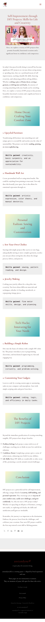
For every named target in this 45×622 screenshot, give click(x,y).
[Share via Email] (18, 531)
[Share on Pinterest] (15, 531)
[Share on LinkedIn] (11, 531)
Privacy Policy (22, 597)
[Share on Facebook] (8, 531)
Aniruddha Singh (22, 612)
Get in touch (22, 593)
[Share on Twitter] (4, 531)
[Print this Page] (22, 531)
